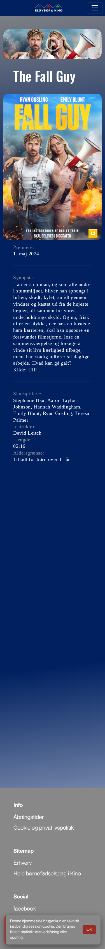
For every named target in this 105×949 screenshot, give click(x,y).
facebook (24, 908)
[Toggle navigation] (95, 7)
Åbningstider (28, 817)
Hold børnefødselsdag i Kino (47, 873)
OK (89, 929)
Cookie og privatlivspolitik (43, 827)
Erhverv (22, 862)
